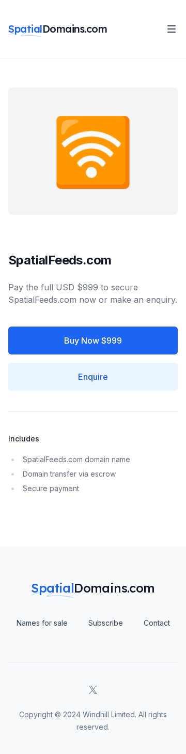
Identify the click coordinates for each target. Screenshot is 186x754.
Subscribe (105, 622)
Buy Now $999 (93, 340)
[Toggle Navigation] (171, 29)
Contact (157, 622)
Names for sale (42, 622)
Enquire (93, 377)
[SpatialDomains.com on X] (93, 690)
